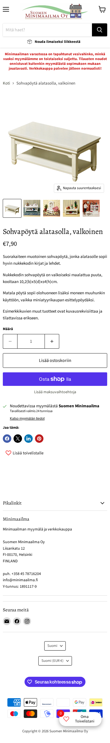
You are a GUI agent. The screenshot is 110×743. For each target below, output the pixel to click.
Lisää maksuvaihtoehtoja (55, 392)
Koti (6, 83)
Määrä (8, 329)
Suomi (52, 645)
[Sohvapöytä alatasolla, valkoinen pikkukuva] (12, 208)
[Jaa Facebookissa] (7, 438)
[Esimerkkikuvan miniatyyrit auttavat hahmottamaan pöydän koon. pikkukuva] (32, 208)
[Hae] (99, 29)
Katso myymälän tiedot (27, 419)
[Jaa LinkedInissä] (28, 438)
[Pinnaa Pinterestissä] (39, 438)
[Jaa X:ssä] (18, 438)
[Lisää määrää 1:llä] (52, 341)
